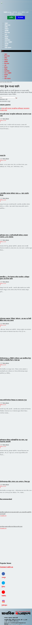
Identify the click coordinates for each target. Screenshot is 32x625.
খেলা (6, 34)
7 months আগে (3, 515)
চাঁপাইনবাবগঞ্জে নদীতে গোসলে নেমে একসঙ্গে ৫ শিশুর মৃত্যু (15, 482)
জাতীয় (6, 27)
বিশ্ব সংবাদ (7, 32)
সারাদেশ (6, 29)
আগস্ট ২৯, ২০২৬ (3, 241)
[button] (20, 17)
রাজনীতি (6, 31)
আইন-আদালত (8, 47)
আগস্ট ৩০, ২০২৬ (3, 120)
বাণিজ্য (6, 38)
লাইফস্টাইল (7, 40)
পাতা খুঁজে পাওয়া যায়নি (7, 82)
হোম (1, 82)
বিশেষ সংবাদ (7, 25)
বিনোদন (6, 36)
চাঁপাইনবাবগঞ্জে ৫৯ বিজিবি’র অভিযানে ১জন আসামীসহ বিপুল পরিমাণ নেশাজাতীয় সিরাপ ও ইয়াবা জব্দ (15, 359)
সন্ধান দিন (2, 156)
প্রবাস (6, 46)
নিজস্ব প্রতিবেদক (6, 118)
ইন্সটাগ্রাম (4, 605)
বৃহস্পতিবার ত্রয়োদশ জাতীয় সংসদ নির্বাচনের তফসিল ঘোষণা (11, 526)
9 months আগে (3, 528)
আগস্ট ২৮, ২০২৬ (3, 446)
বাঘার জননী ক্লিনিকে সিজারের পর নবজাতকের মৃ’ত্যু (13, 400)
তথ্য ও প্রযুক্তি (8, 42)
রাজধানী (6, 44)
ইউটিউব (4, 596)
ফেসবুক (4, 577)
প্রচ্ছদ (6, 23)
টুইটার (3, 587)
